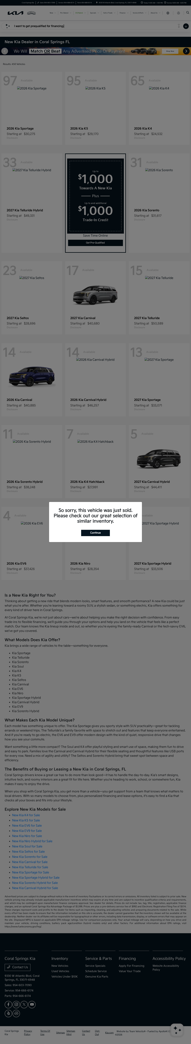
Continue (95, 532)
